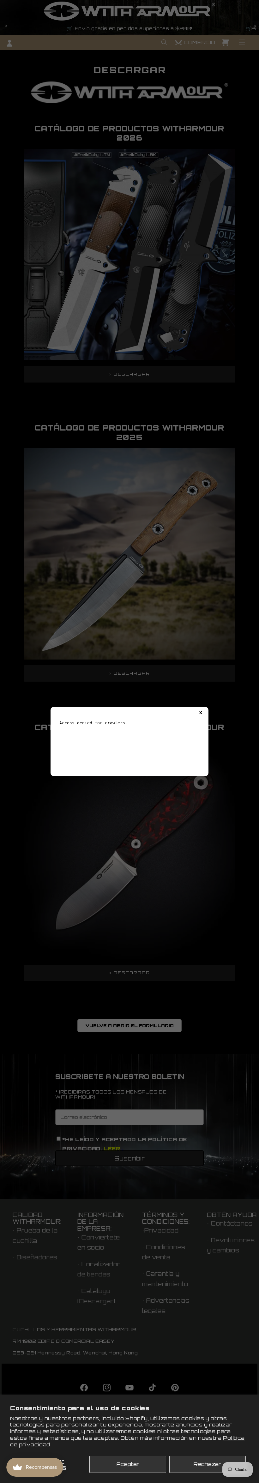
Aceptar (128, 1464)
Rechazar (207, 1464)
